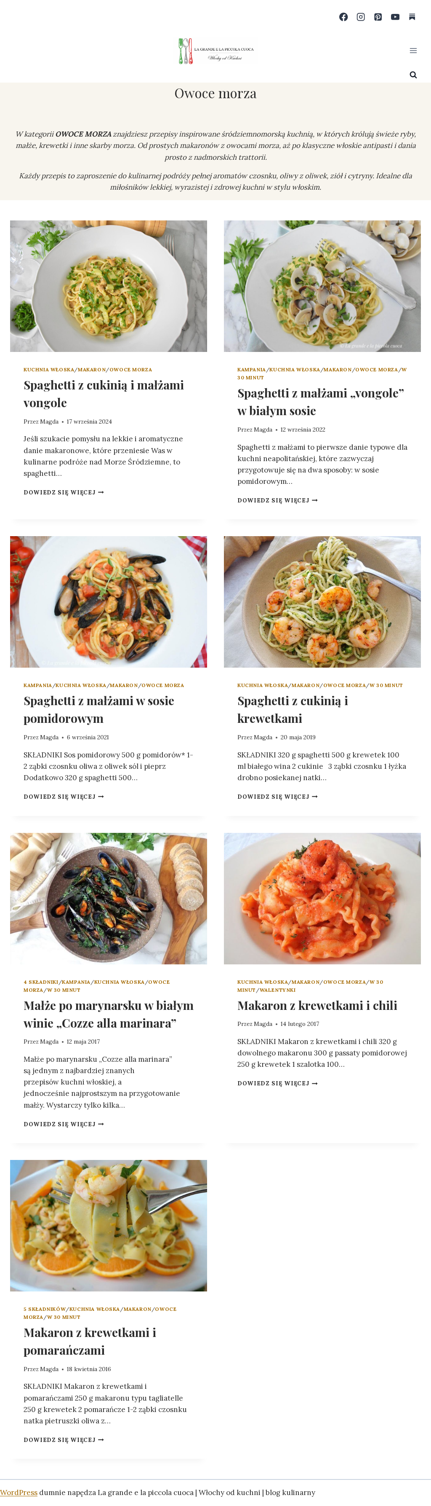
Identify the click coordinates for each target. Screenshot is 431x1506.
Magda (49, 421)
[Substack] (412, 17)
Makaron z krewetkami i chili (317, 1005)
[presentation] (108, 286)
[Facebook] (343, 17)
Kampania (251, 369)
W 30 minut (386, 685)
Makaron (92, 369)
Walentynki (278, 990)
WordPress (18, 1492)
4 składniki (41, 982)
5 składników (45, 1309)
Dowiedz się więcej (64, 492)
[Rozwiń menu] (413, 50)
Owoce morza (130, 369)
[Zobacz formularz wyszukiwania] (413, 75)
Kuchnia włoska (49, 369)
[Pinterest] (378, 17)
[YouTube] (395, 17)
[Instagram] (361, 17)
